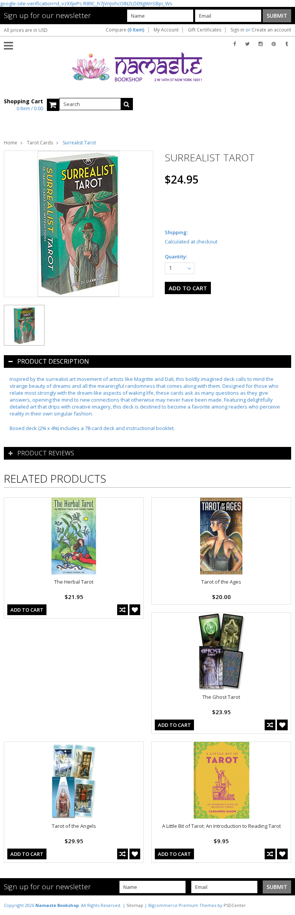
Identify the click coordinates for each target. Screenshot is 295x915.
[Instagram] (261, 43)
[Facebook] (234, 43)
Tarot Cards (40, 142)
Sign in (237, 30)
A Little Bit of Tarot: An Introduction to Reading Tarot (221, 825)
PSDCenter (235, 905)
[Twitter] (247, 43)
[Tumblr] (286, 43)
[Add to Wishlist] (134, 609)
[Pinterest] (274, 43)
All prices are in (26, 30)
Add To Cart (26, 609)
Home (10, 142)
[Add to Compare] (122, 609)
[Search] (127, 104)
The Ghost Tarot (221, 696)
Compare (125, 30)
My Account (166, 30)
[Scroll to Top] (283, 905)
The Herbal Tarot (73, 581)
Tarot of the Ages (221, 581)
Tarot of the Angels (74, 825)
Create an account (271, 30)
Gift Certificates (204, 30)
